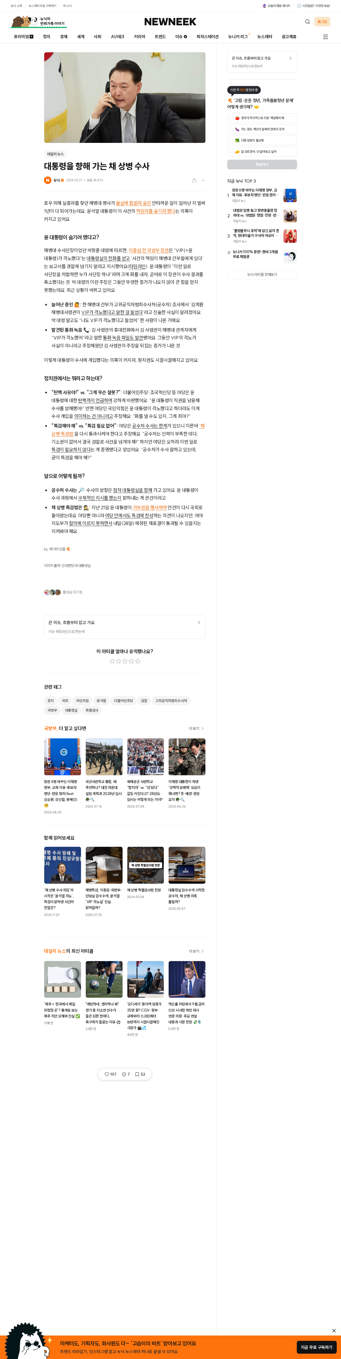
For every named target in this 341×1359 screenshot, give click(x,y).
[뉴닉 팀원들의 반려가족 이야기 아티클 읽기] (39, 21)
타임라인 (137, 266)
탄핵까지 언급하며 (95, 400)
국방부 (52, 710)
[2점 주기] (118, 661)
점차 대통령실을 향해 (132, 490)
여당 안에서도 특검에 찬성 (129, 515)
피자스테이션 (208, 36)
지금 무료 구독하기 (316, 1347)
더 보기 (194, 728)
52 (143, 1074)
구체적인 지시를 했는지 (99, 498)
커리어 (139, 36)
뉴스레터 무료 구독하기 (42, 6)
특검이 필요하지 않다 (71, 450)
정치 (46, 36)
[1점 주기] (112, 661)
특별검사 (92, 710)
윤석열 (101, 700)
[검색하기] (307, 21)
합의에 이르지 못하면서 (90, 523)
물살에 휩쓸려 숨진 (133, 203)
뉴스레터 (264, 36)
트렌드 (160, 36)
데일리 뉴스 (55, 154)
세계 (80, 36)
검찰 (144, 700)
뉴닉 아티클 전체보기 (262, 274)
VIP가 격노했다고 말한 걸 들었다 (112, 312)
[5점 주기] (138, 661)
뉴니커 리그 (238, 36)
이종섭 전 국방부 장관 (149, 250)
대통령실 (71, 710)
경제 (63, 36)
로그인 (322, 21)
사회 (97, 36)
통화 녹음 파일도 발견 (123, 338)
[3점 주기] (125, 661)
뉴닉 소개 (16, 6)
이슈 (179, 36)
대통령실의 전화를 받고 (108, 258)
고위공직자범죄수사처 (171, 700)
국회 (65, 700)
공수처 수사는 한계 (149, 426)
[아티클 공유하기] (194, 180)
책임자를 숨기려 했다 (155, 211)
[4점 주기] (131, 661)
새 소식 (67, 6)
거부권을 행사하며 (150, 507)
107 (113, 1074)
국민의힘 (82, 700)
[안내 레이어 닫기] (334, 1330)
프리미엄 (21, 36)
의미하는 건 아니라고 (93, 416)
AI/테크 (117, 36)
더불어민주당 (123, 700)
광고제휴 (289, 36)
